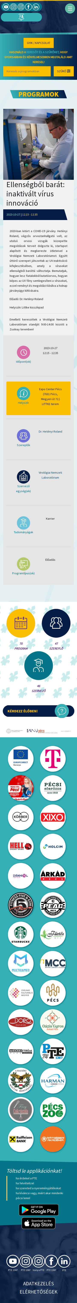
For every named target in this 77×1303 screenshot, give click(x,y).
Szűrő (62, 71)
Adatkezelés (38, 1283)
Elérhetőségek (39, 1291)
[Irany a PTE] (21, 7)
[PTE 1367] (13, 7)
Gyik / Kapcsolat (38, 43)
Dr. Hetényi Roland (50, 431)
